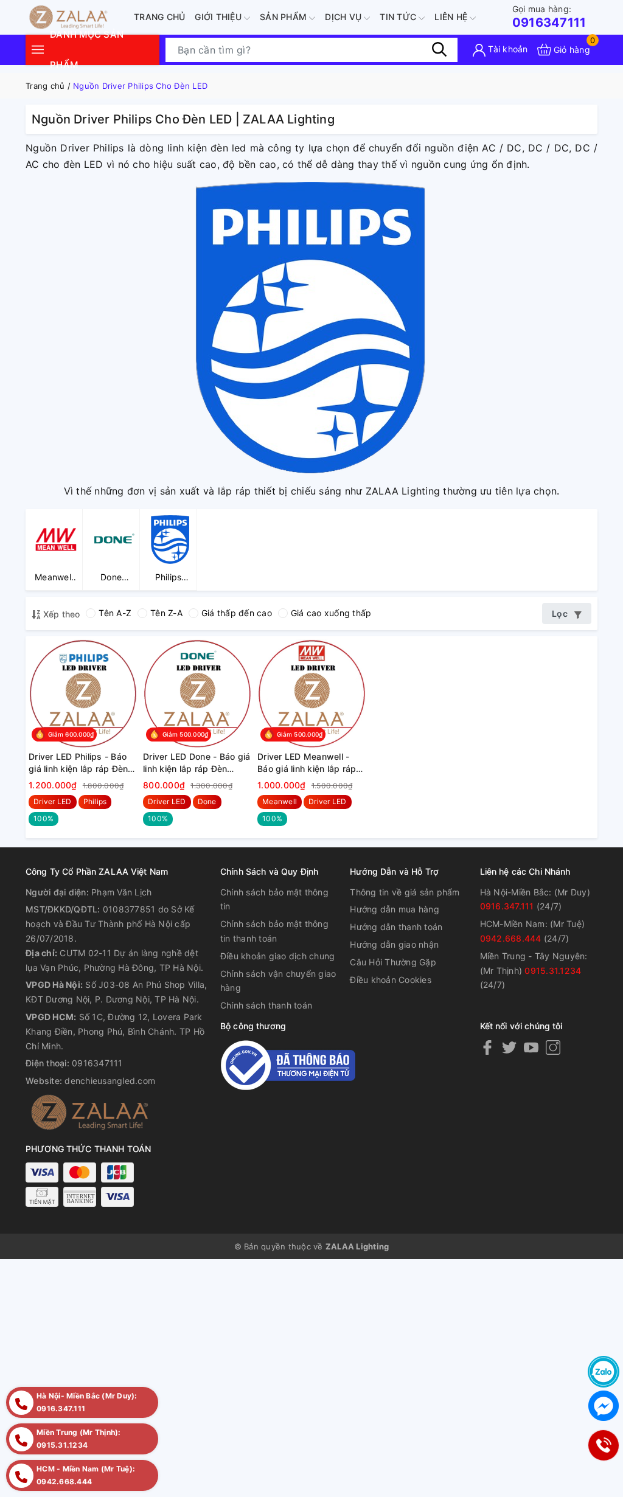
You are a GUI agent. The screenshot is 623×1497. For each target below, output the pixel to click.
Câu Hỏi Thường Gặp (393, 962)
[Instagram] (553, 1047)
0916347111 (549, 17)
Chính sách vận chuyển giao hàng (278, 980)
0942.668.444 (510, 938)
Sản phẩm (284, 17)
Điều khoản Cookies (390, 979)
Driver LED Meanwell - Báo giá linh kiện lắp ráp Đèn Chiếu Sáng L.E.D (306, 762)
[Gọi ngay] (603, 1445)
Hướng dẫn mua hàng (394, 909)
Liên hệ (452, 17)
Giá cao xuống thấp (331, 613)
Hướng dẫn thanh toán (396, 927)
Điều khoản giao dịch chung (277, 956)
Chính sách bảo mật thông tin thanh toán (274, 931)
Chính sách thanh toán (266, 1005)
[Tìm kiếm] (439, 49)
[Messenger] (603, 1406)
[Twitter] (509, 1047)
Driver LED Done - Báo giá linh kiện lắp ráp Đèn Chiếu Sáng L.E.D (196, 762)
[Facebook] (487, 1047)
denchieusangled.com (109, 1080)
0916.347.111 (507, 906)
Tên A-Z (115, 613)
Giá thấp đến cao (236, 613)
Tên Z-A (166, 613)
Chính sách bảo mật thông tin (274, 899)
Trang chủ (159, 17)
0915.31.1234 (552, 970)
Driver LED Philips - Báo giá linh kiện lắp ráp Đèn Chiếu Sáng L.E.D (78, 762)
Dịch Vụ (344, 17)
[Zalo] (603, 1372)
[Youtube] (531, 1047)
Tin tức (399, 17)
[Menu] (38, 49)
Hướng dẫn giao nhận (394, 944)
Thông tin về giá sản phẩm (404, 892)
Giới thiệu (219, 17)
